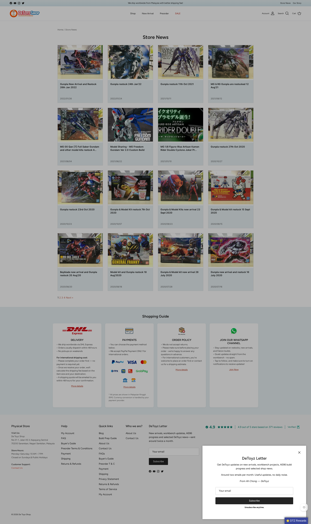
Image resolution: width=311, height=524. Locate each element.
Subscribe (254, 500)
